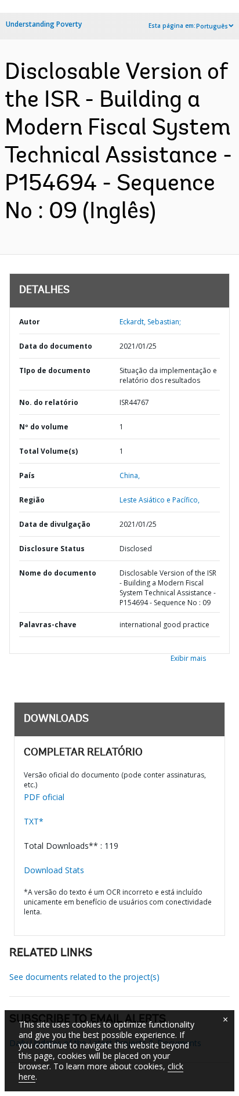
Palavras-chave (48, 625)
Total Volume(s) (48, 451)
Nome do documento (57, 573)
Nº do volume (43, 427)
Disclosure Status (52, 549)
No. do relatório (48, 402)
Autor (29, 322)
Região (32, 500)
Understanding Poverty (44, 24)
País (27, 475)
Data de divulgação (54, 524)
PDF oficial (44, 796)
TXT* (34, 821)
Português (212, 26)
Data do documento (55, 346)
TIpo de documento (54, 370)
